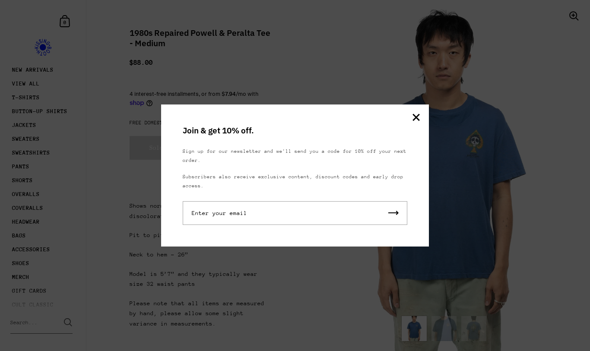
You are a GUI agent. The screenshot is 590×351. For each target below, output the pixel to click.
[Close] (416, 118)
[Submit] (393, 213)
